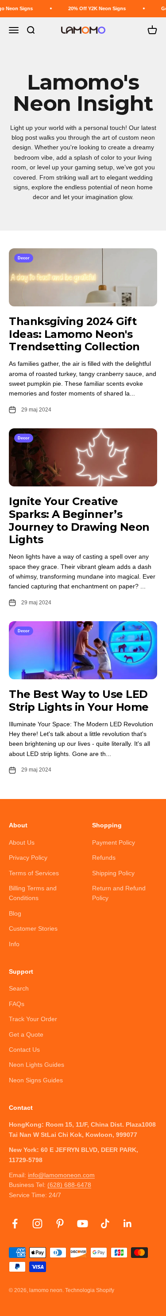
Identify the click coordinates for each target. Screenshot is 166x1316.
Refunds (104, 857)
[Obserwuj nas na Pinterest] (60, 1224)
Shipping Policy (113, 873)
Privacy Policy (28, 857)
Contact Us (24, 1049)
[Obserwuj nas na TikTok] (105, 1224)
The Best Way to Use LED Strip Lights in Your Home (79, 700)
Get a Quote (26, 1034)
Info (14, 944)
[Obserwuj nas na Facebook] (15, 1224)
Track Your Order (33, 1018)
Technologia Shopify (89, 1290)
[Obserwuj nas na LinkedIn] (128, 1224)
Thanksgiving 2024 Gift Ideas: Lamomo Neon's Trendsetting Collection (74, 334)
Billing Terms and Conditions (33, 893)
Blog (15, 913)
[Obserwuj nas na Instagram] (37, 1224)
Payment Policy (113, 842)
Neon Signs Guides (36, 1080)
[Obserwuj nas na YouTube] (83, 1224)
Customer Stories (33, 928)
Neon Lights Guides (36, 1064)
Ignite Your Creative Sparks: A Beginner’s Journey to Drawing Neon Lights (79, 520)
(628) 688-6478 (69, 1184)
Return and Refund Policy (119, 893)
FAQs (16, 1003)
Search (19, 988)
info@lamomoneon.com (61, 1175)
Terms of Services (34, 873)
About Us (22, 842)
